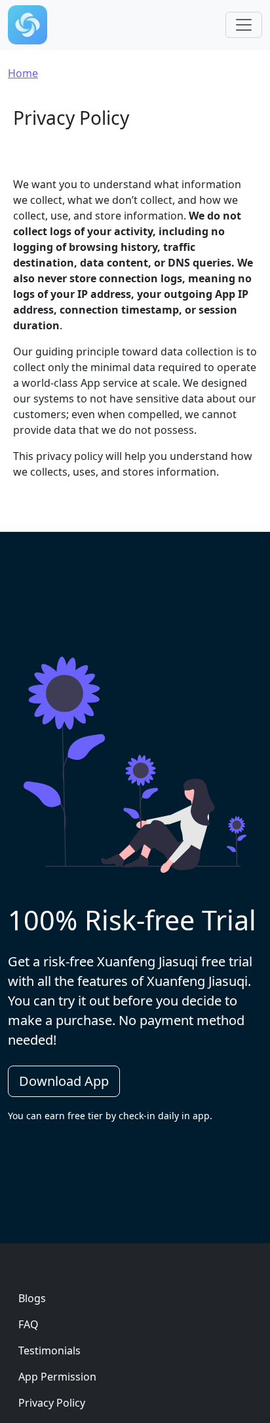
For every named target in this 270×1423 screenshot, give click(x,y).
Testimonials (49, 1350)
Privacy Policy (51, 1403)
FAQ (28, 1324)
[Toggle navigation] (243, 25)
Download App (64, 1081)
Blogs (32, 1298)
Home (23, 73)
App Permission (57, 1376)
